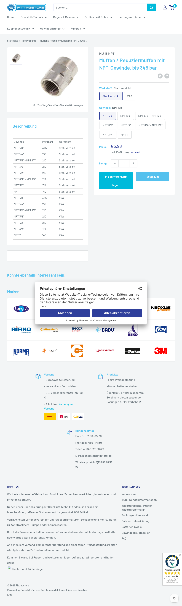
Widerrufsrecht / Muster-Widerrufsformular (137, 507)
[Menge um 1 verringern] (114, 163)
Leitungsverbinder (130, 17)
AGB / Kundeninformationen (139, 499)
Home (10, 17)
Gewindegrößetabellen (136, 532)
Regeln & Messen (64, 17)
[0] (172, 7)
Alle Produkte (29, 40)
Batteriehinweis (132, 526)
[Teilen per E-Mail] (166, 75)
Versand (135, 152)
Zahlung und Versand (135, 515)
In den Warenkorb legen (116, 181)
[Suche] (151, 7)
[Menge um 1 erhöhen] (133, 163)
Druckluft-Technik (32, 17)
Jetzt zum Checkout (152, 178)
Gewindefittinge (50, 28)
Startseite (12, 40)
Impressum (129, 494)
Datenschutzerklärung (135, 521)
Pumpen (76, 28)
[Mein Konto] (165, 7)
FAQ (124, 538)
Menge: (104, 163)
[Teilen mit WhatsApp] (160, 75)
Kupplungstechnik (18, 28)
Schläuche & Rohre (96, 17)
